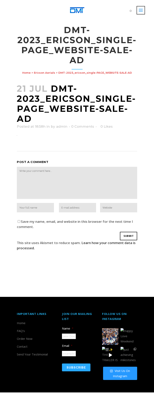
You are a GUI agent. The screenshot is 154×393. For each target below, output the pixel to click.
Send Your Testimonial (32, 354)
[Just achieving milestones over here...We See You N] (129, 355)
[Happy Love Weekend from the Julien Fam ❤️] (129, 336)
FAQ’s (21, 331)
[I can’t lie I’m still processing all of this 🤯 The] (110, 336)
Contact (22, 346)
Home (26, 72)
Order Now (24, 339)
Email (67, 346)
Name (67, 328)
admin (61, 126)
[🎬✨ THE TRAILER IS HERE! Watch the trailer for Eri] (110, 355)
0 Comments (82, 126)
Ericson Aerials (44, 72)
